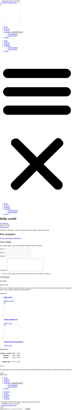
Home (6, 41)
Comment (3, 270)
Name (2, 249)
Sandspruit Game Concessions (10, 1)
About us (6, 42)
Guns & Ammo (12, 49)
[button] (37, 127)
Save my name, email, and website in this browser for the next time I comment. (26, 274)
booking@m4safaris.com (9, 2)
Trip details (7, 46)
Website (2, 256)
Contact (6, 51)
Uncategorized (4, 227)
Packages (7, 44)
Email (2, 252)
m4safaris (5, 223)
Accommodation (13, 47)
